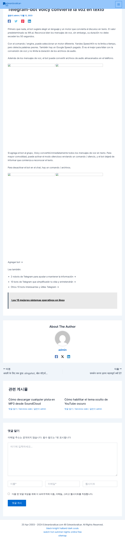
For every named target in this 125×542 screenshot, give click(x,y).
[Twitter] (16, 21)
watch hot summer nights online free (62, 532)
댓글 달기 (13, 409)
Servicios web (25, 409)
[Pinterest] (22, 21)
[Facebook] (9, 21)
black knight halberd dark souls (62, 528)
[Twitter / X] (62, 356)
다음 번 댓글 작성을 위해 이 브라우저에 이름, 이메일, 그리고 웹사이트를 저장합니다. (52, 494)
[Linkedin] (29, 21)
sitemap (62, 535)
